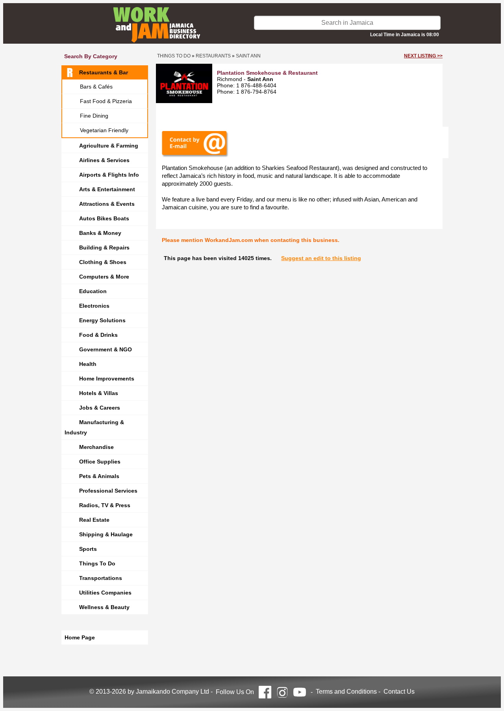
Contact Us (399, 691)
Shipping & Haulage (106, 534)
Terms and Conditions (346, 691)
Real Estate (94, 520)
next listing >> (423, 56)
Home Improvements (106, 378)
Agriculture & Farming (108, 145)
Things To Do (97, 563)
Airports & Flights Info (109, 175)
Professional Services (108, 491)
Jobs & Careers (99, 407)
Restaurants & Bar (103, 72)
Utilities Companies (105, 592)
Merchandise (96, 447)
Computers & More (104, 276)
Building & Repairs (104, 247)
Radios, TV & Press (104, 505)
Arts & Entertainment (107, 189)
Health (87, 364)
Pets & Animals (99, 476)
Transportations (100, 578)
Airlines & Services (104, 160)
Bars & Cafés (96, 86)
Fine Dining (94, 116)
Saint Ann (248, 56)
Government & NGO (105, 349)
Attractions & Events (107, 204)
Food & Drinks (98, 335)
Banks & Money (100, 233)
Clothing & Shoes (102, 262)
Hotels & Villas (98, 393)
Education (93, 291)
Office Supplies (99, 461)
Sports (88, 549)
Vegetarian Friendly (104, 130)
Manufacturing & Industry (94, 427)
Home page (80, 637)
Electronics (94, 306)
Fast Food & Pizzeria (106, 101)
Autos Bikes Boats (104, 218)
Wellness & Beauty (104, 607)
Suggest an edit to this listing (321, 258)
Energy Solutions (102, 320)
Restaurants (213, 56)
